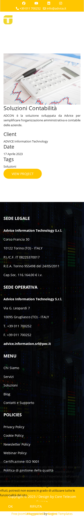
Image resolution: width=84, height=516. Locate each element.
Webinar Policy (15, 453)
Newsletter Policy (17, 444)
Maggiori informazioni (42, 514)
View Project (23, 174)
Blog (7, 394)
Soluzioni (11, 385)
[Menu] (77, 21)
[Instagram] (60, 3)
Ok (10, 506)
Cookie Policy (14, 435)
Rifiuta (36, 506)
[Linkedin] (48, 3)
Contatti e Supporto (19, 402)
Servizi (9, 376)
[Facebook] (23, 3)
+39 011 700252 (30, 8)
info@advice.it (56, 8)
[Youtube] (36, 3)
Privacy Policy (14, 427)
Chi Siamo (11, 368)
